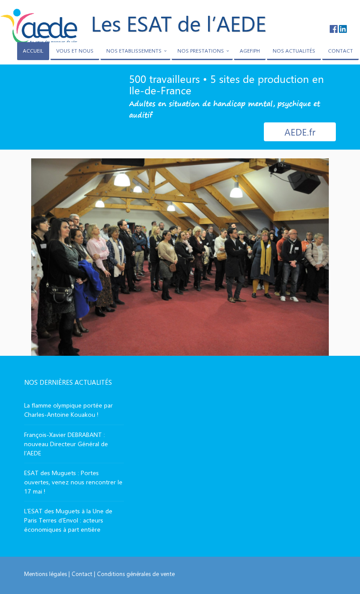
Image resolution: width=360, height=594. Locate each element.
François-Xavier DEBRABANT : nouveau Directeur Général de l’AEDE (66, 443)
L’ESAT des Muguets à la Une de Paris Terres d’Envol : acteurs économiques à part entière (68, 520)
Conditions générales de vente (136, 573)
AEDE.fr (299, 131)
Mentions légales (45, 573)
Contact (82, 573)
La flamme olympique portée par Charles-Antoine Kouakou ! (68, 410)
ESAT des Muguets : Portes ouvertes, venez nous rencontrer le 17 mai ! (73, 482)
